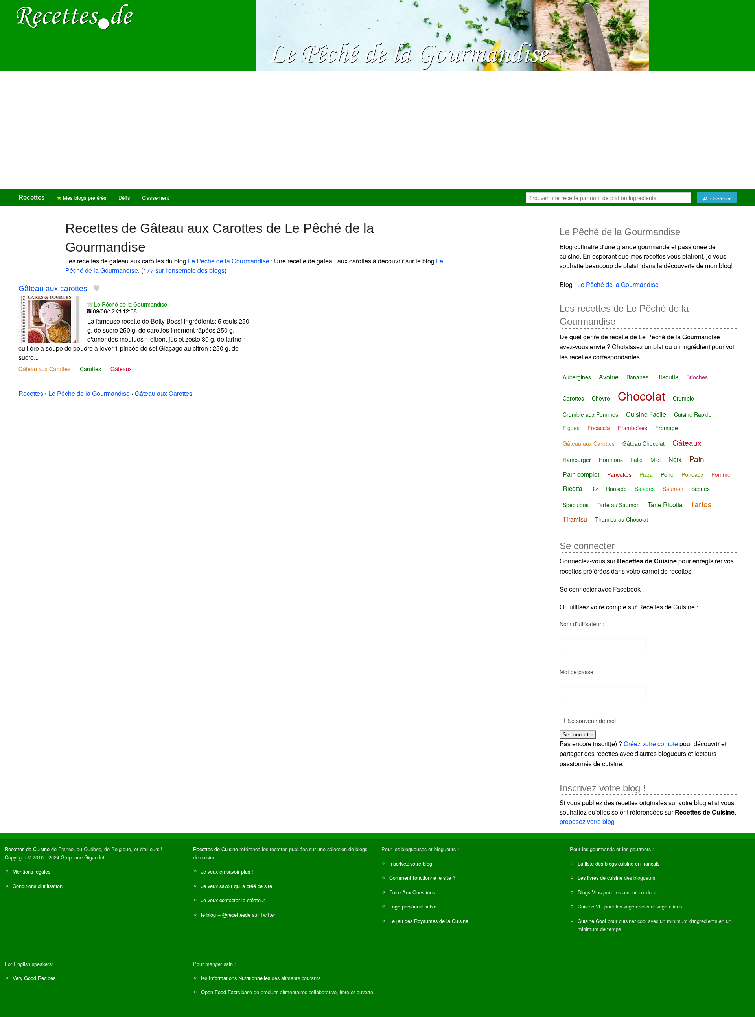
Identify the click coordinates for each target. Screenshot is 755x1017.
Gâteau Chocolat (643, 443)
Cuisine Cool (592, 921)
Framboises (632, 428)
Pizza (646, 474)
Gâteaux (121, 368)
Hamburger (577, 459)
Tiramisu (575, 519)
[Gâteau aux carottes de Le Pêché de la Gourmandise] (49, 318)
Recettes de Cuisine (27, 849)
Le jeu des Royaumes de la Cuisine (428, 921)
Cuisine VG (590, 906)
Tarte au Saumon (618, 505)
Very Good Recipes (34, 978)
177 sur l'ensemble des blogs (184, 270)
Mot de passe (576, 672)
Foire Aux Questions (412, 892)
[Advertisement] (377, 130)
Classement (155, 197)
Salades (645, 489)
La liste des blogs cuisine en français (618, 863)
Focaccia (598, 428)
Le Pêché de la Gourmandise (228, 260)
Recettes (31, 197)
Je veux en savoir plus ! (227, 871)
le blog (208, 914)
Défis (124, 197)
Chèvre (601, 398)
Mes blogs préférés (84, 197)
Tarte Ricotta (665, 504)
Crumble (683, 398)
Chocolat (641, 395)
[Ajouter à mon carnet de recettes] (96, 288)
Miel (655, 459)
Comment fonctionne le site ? (422, 877)
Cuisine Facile (646, 414)
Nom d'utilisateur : (582, 624)
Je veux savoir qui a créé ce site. (237, 886)
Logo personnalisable (412, 906)
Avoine (609, 376)
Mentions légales (31, 871)
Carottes (90, 368)
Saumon (673, 489)
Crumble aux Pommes (590, 414)
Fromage (666, 428)
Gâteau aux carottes (52, 288)
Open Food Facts (220, 992)
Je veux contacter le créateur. (233, 900)
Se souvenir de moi (592, 721)
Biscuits (667, 376)
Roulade (616, 489)
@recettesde (236, 914)
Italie (637, 459)
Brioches (697, 377)
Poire (667, 474)
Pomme (721, 474)
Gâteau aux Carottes (44, 368)
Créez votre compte (651, 743)
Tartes (701, 503)
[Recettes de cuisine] (75, 15)
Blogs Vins (590, 892)
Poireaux (692, 474)
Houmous (611, 459)
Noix (674, 459)
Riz (594, 489)
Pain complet (581, 474)
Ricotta (572, 488)
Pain (696, 458)
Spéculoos (576, 505)
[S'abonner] (89, 304)
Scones (700, 489)
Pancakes (619, 474)
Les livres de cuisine (600, 877)
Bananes (637, 377)
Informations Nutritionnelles (239, 978)
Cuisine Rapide (693, 414)
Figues (571, 428)
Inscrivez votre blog (410, 863)
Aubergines (577, 377)
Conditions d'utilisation (38, 886)
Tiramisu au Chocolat (621, 519)
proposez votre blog (587, 821)
